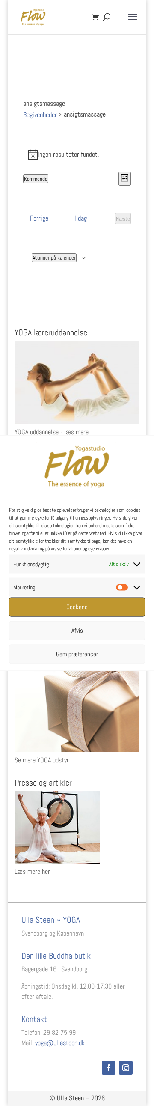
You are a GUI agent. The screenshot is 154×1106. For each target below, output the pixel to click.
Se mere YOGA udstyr (42, 760)
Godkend (77, 607)
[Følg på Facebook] (109, 1068)
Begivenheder (40, 114)
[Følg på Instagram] (126, 1068)
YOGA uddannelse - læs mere (52, 431)
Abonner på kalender (54, 257)
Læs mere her (32, 871)
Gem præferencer (77, 654)
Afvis (77, 630)
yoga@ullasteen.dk (60, 1042)
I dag (80, 218)
